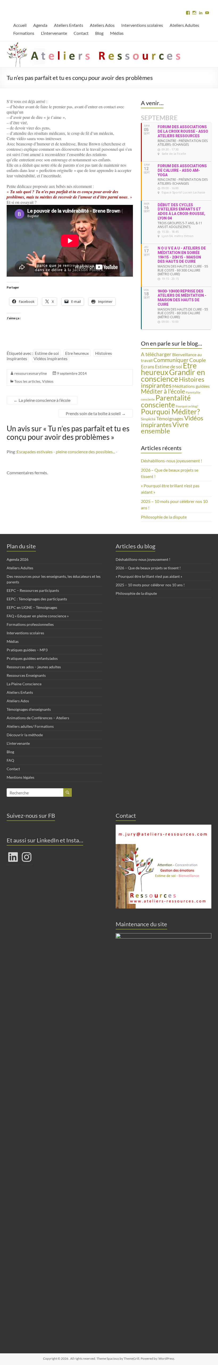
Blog (99, 33)
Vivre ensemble (165, 427)
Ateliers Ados (102, 25)
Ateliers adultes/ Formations (30, 726)
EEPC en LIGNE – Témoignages (32, 607)
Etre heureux (77, 353)
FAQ (10, 760)
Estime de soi (47, 353)
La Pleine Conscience (24, 684)
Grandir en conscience (173, 375)
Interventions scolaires (142, 25)
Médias (117, 33)
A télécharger (156, 354)
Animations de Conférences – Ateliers (38, 718)
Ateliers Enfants (68, 25)
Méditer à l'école (163, 391)
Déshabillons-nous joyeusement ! (171, 460)
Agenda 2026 (17, 559)
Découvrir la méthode (25, 735)
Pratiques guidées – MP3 (27, 650)
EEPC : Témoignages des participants (37, 599)
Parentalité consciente (166, 401)
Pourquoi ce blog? (187, 406)
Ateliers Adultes (184, 25)
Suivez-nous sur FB (31, 815)
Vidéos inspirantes (50, 358)
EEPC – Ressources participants (33, 590)
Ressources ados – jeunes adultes (34, 667)
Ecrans (147, 366)
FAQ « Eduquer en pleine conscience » (38, 616)
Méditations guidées (191, 386)
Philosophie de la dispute (164, 516)
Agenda (40, 25)
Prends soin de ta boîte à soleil (96, 413)
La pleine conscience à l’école (42, 400)
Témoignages (169, 418)
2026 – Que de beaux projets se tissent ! (148, 568)
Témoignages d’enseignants (29, 709)
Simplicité (148, 419)
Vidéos (47, 381)
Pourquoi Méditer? (170, 411)
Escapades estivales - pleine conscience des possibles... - (67, 451)
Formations (23, 33)
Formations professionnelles (30, 624)
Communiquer (170, 359)
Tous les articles (27, 381)
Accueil (20, 25)
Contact (81, 33)
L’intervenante (54, 33)
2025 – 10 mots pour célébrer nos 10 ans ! (150, 585)
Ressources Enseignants (26, 675)
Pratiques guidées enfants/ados (32, 658)
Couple (197, 360)
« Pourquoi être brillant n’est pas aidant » (149, 576)
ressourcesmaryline (30, 373)
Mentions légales (20, 777)
